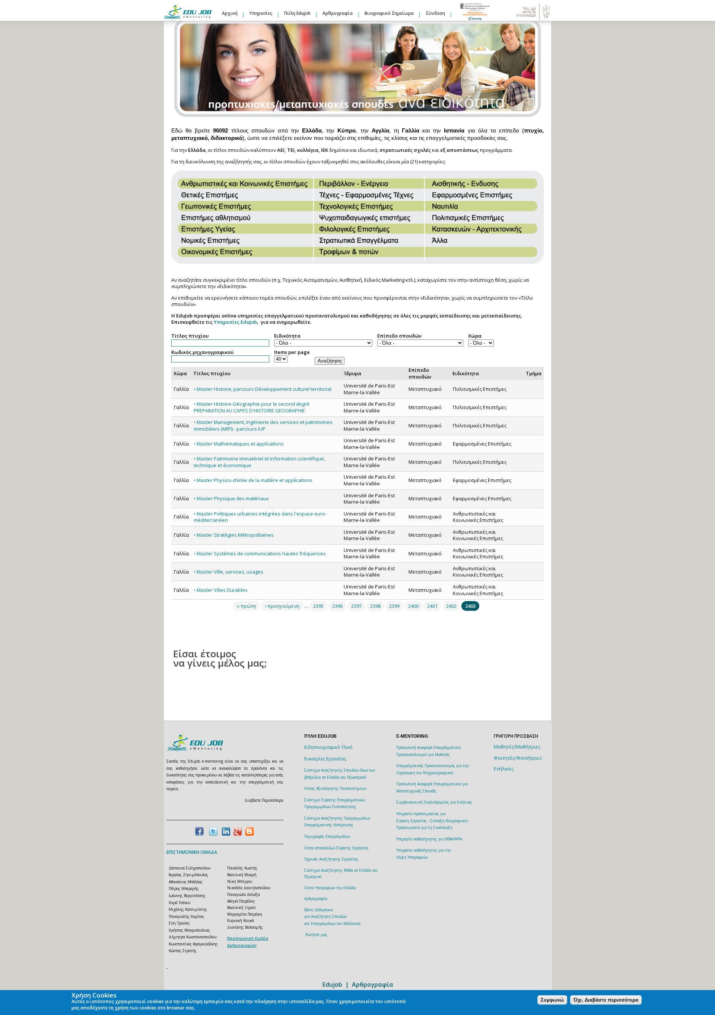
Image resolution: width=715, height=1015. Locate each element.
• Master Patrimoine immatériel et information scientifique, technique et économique (259, 462)
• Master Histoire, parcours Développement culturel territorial (262, 389)
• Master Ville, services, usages (228, 571)
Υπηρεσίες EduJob (235, 322)
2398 (375, 606)
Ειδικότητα (287, 336)
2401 (432, 606)
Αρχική (230, 13)
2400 (413, 606)
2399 (394, 606)
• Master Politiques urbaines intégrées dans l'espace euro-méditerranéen (260, 517)
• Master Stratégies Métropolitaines (234, 535)
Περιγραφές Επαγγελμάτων (327, 836)
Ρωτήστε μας (316, 934)
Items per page (292, 352)
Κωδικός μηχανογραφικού (202, 352)
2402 (451, 606)
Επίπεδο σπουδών (399, 336)
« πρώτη (246, 606)
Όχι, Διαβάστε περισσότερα (605, 1000)
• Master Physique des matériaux (231, 498)
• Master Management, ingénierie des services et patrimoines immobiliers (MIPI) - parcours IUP (263, 425)
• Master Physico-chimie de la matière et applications (253, 480)
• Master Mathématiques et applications (239, 443)
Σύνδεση (435, 13)
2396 (337, 606)
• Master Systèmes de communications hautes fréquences (260, 553)
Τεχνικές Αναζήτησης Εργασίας (331, 859)
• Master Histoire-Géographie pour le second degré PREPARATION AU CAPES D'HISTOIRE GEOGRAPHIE (251, 407)
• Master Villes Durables (221, 590)
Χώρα (475, 336)
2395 (318, 606)
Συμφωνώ (552, 1000)
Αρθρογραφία (337, 13)
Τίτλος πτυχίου (190, 336)
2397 (356, 606)
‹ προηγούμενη (282, 606)
